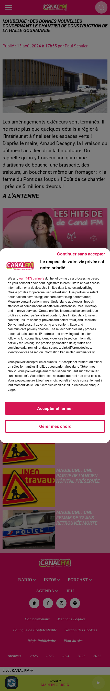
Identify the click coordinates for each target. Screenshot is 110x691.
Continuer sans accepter (81, 254)
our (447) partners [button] (31, 278)
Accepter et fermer (55, 408)
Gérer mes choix (55, 426)
